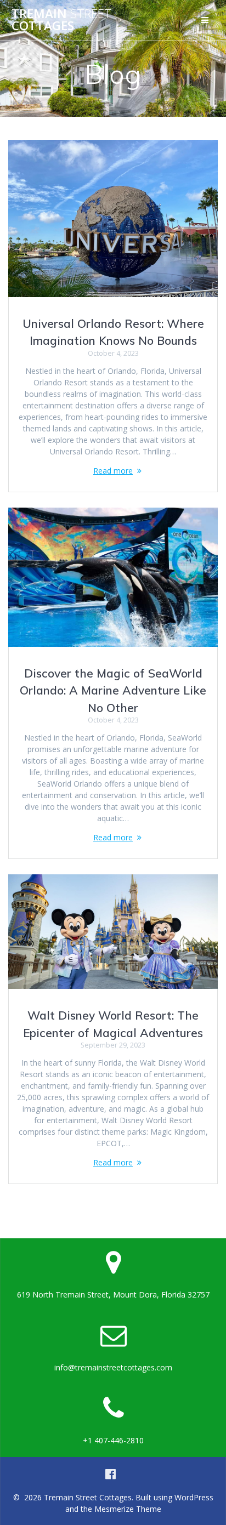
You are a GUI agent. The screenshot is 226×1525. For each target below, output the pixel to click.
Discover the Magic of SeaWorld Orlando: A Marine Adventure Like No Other (113, 690)
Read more (113, 470)
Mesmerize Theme (127, 1509)
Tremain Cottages (62, 20)
